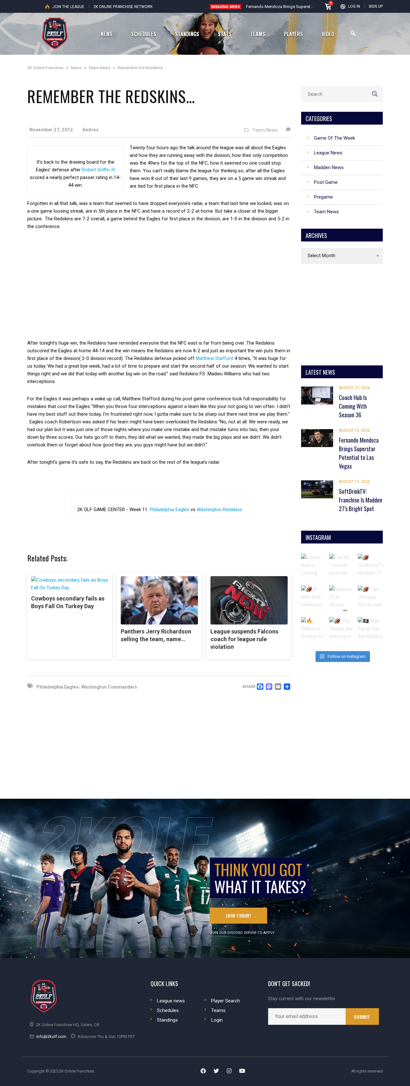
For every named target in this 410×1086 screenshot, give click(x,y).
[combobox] (342, 256)
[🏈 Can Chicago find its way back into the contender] (370, 598)
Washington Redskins (219, 509)
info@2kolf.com (51, 1036)
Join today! (238, 915)
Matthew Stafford (214, 358)
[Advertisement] (159, 285)
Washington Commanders (109, 687)
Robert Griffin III (98, 170)
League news (171, 1001)
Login (217, 1020)
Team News (265, 130)
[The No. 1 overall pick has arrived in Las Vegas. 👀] (342, 566)
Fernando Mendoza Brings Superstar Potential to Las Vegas (301, 6)
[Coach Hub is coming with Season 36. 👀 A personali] (314, 566)
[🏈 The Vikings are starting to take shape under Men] (342, 630)
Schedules (168, 1010)
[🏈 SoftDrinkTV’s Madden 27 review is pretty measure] (370, 566)
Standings (167, 1020)
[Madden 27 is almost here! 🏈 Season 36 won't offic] (342, 598)
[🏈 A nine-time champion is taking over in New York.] (314, 598)
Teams (218, 1010)
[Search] (353, 33)
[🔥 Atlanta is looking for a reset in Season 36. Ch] (314, 630)
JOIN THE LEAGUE (68, 6)
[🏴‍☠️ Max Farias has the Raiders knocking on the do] (370, 630)
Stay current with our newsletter (301, 998)
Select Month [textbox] (321, 255)
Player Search (225, 1001)
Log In (354, 6)
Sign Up (376, 6)
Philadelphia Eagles (169, 509)
